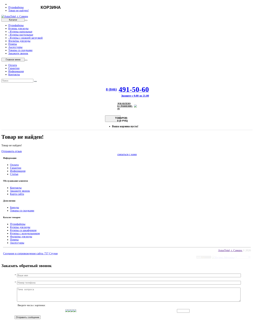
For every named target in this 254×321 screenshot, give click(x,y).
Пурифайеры (16, 7)
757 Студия (51, 253)
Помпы (12, 44)
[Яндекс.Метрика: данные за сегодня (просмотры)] (223, 257)
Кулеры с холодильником (25, 233)
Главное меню (13, 59)
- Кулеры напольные (20, 31)
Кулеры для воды (18, 28)
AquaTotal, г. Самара (230, 250)
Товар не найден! (18, 10)
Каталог (13, 20)
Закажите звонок (18, 53)
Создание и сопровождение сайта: (23, 253)
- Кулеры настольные (20, 34)
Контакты (14, 74)
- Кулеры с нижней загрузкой (25, 37)
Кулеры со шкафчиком (23, 230)
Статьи (14, 174)
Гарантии (14, 68)
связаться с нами (127, 154)
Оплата (12, 65)
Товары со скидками (20, 50)
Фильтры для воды (19, 40)
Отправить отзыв (11, 151)
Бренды (14, 207)
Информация (16, 71)
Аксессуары (15, 47)
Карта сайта (17, 193)
